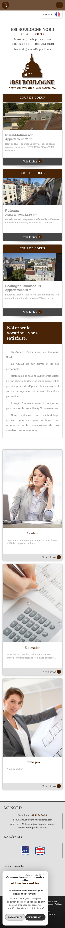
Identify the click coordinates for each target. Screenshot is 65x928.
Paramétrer (15, 917)
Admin (51, 904)
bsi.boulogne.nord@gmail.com (32, 49)
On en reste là (33, 875)
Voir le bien (31, 162)
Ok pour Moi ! (35, 917)
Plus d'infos (51, 557)
